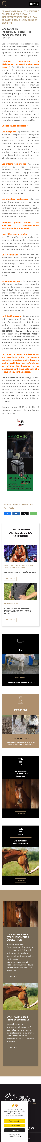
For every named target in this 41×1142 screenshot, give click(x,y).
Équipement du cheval (15, 14)
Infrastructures (12, 17)
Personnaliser (14, 1130)
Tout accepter (15, 1121)
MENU (35, 4)
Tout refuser (14, 1126)
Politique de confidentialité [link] (15, 1135)
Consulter (20, 813)
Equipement (30, 11)
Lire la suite (10, 578)
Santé (22, 20)
